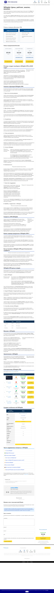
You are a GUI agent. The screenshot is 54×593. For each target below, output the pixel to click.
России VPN (45, 2)
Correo (5, 530)
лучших (12, 371)
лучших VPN (26, 474)
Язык (49, 2)
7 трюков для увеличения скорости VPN (10, 482)
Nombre (5, 527)
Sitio (4, 534)
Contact (23, 561)
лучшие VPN (35, 2)
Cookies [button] (50, 590)
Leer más (46, 590)
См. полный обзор (23, 415)
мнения (39, 2)
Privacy (31, 561)
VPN (17, 371)
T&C (27, 561)
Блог (41, 2)
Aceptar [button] (27, 591)
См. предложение (8, 61)
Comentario (5, 518)
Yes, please (47, 547)
